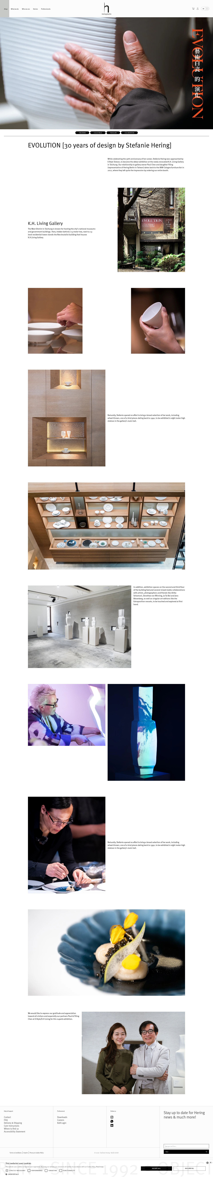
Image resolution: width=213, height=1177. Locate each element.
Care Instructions (11, 1125)
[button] (54, 1174)
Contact (7, 1117)
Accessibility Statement (14, 1131)
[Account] (198, 9)
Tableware (82, 133)
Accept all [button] (156, 1168)
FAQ (6, 1120)
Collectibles (98, 133)
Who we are (26, 9)
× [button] (210, 1162)
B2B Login (61, 1123)
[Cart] (193, 9)
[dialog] (106, 1168)
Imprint (25, 1153)
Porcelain (113, 133)
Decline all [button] (189, 1168)
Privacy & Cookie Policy (37, 1153)
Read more (99, 1167)
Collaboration (129, 133)
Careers (60, 1120)
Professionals (45, 9)
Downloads (62, 1117)
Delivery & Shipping (13, 1123)
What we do (15, 9)
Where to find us (11, 1128)
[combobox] (207, 1163)
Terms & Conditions (16, 1153)
